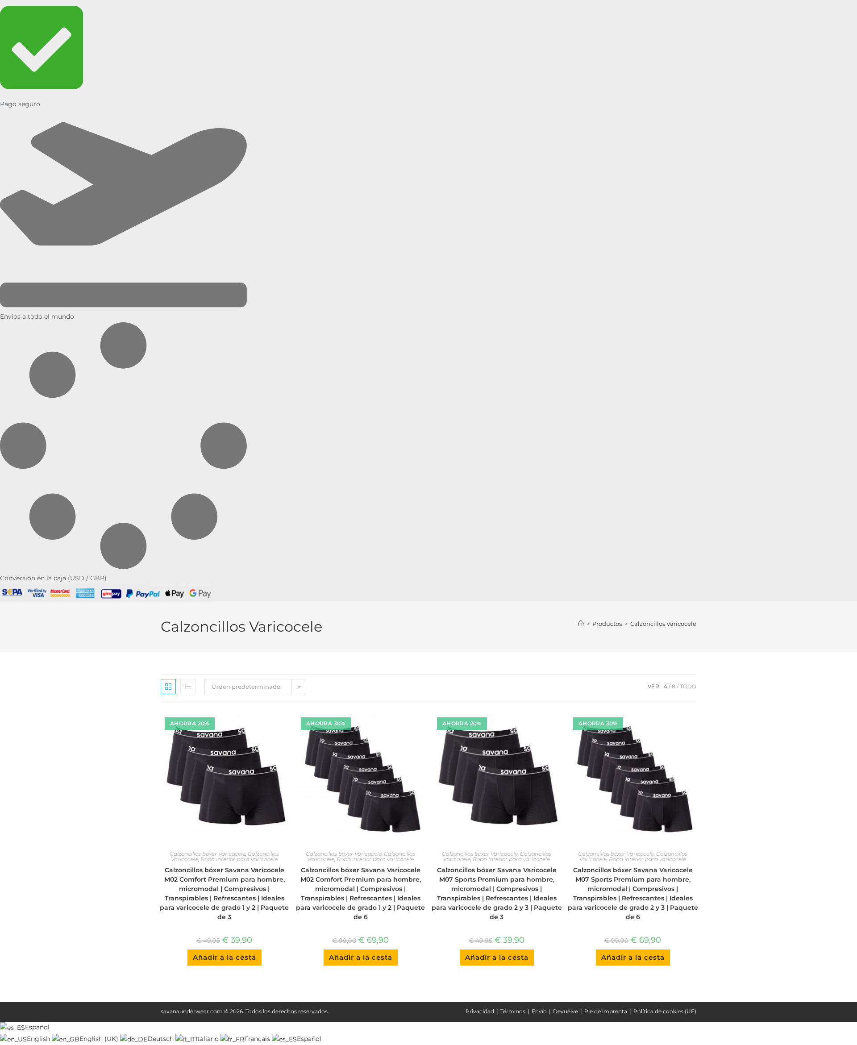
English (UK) (99, 1039)
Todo (688, 686)
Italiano (208, 1039)
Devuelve (565, 1011)
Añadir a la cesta (224, 957)
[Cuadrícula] (168, 686)
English (39, 1039)
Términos (512, 1011)
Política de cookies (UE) (664, 1011)
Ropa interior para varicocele (239, 859)
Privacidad (480, 1011)
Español (37, 1027)
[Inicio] (581, 623)
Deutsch (161, 1039)
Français (258, 1039)
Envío (539, 1011)
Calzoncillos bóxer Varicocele (207, 853)
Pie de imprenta (605, 1011)
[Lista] (188, 686)
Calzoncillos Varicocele (663, 623)
